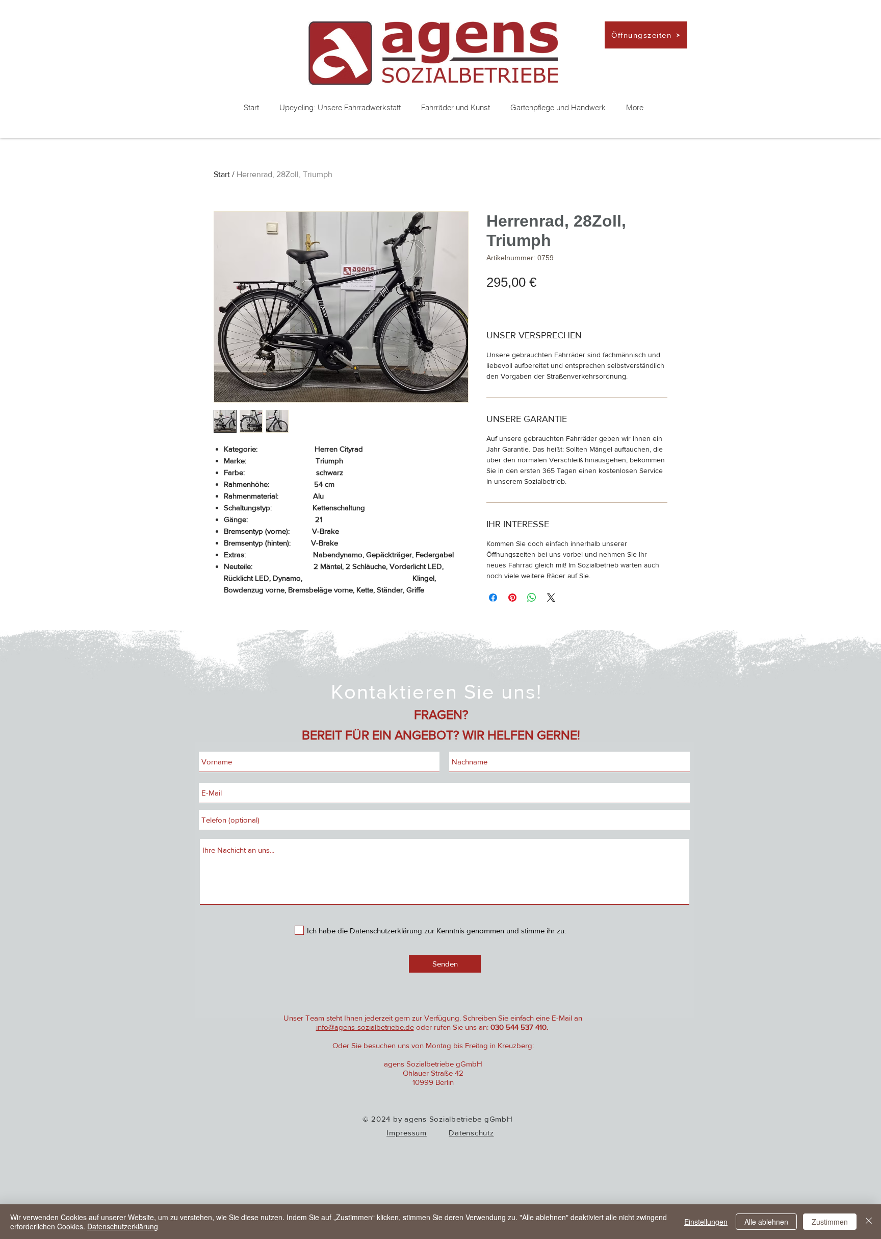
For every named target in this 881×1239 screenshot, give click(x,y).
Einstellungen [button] (706, 1222)
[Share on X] (551, 597)
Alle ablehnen (766, 1222)
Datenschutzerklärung (122, 1226)
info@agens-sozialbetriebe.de (365, 1027)
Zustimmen (830, 1222)
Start (222, 174)
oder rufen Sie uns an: (481, 1027)
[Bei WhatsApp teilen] (532, 597)
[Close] (869, 1221)
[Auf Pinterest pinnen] (512, 597)
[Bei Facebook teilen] (493, 597)
